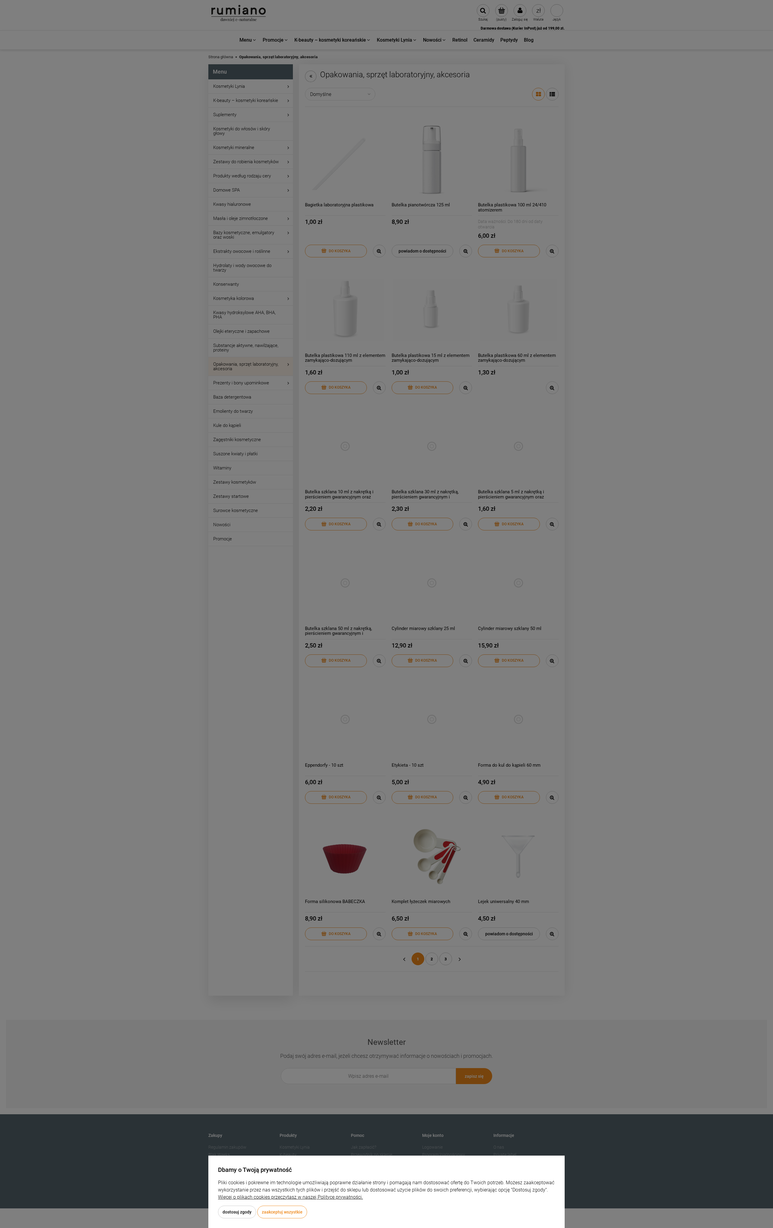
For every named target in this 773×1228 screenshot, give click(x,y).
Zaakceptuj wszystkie (282, 1212)
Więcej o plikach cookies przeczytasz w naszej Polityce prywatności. (290, 1197)
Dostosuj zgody (237, 1212)
